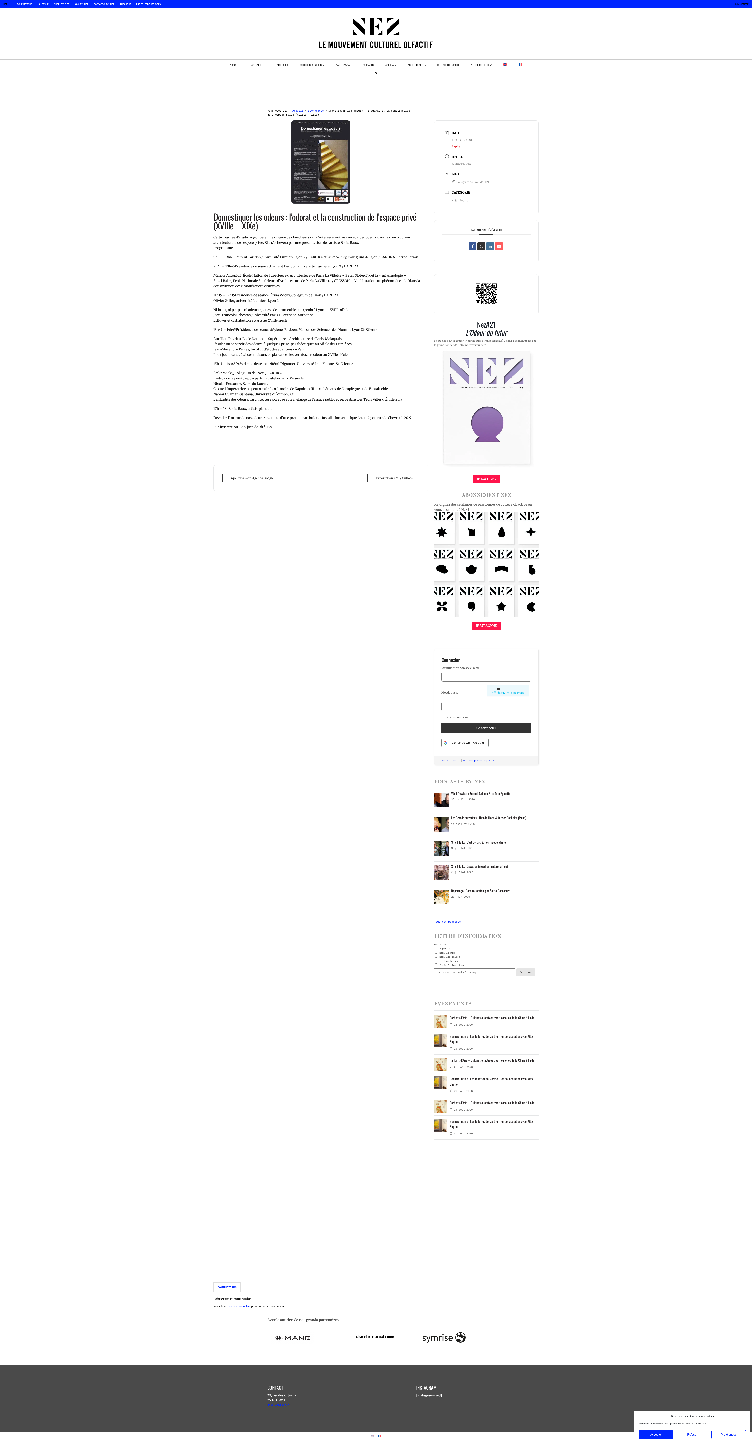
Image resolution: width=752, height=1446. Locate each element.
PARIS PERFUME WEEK (148, 4)
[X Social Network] (481, 246)
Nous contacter (278, 1405)
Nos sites (440, 944)
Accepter (656, 1434)
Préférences (729, 1434)
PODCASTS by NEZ (104, 4)
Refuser (692, 1434)
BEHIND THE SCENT (448, 65)
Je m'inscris (450, 760)
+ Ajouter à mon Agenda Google (251, 478)
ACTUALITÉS (258, 65)
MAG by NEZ (81, 4)
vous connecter (239, 1306)
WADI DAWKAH (343, 65)
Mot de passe (449, 692)
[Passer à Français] (379, 1436)
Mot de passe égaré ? (478, 760)
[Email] (499, 246)
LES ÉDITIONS (24, 4)
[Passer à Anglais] (505, 65)
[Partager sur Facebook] (472, 246)
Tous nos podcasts (447, 922)
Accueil (297, 111)
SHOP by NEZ (61, 4)
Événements (316, 111)
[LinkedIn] (490, 246)
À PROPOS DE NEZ (481, 65)
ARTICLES (282, 65)
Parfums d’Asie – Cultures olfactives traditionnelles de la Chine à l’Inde (492, 1017)
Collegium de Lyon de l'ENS (473, 182)
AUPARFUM (125, 4)
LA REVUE (43, 4)
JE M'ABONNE (486, 626)
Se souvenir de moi (457, 717)
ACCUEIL (235, 65)
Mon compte (742, 4)
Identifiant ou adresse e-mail (460, 668)
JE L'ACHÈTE (486, 479)
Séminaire (461, 200)
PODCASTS (368, 65)
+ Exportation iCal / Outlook (393, 478)
